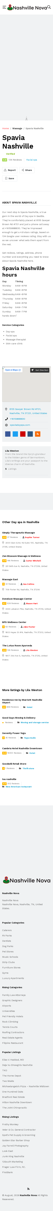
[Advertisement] (26, 42)
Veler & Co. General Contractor (19, 1129)
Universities (8, 1011)
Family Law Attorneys (14, 995)
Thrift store (28, 768)
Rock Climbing (10, 1021)
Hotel (29, 707)
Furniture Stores (11, 967)
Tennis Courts (10, 1027)
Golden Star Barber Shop (16, 1140)
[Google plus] (22, 434)
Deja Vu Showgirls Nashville (17, 1065)
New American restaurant (19, 786)
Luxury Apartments (13, 978)
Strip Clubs (8, 962)
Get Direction (41, 370)
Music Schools (10, 956)
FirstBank (7, 1172)
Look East (7, 1151)
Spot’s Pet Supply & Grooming (18, 1135)
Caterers (7, 930)
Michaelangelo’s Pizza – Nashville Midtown (25, 1086)
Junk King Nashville (13, 1156)
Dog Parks (7, 946)
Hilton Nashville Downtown (17, 1102)
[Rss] (28, 1188)
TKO (4, 1070)
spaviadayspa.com (20, 424)
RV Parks (7, 935)
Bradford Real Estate (13, 1097)
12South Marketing (12, 1161)
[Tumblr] (30, 434)
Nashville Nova (28, 1195)
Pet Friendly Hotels (12, 1016)
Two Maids (8, 1081)
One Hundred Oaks (12, 1091)
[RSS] (37, 434)
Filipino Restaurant (12, 1043)
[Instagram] (22, 1188)
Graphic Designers (12, 1000)
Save (11, 178)
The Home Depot (11, 1075)
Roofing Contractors (13, 1032)
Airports (6, 1005)
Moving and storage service (35, 722)
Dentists (6, 940)
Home (5, 128)
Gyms (5, 972)
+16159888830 (17, 418)
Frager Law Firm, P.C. (14, 1167)
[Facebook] (7, 434)
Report (11, 170)
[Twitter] (15, 434)
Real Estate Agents (12, 1037)
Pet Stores (8, 951)
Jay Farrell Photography (15, 1145)
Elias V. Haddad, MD (13, 1059)
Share (28, 170)
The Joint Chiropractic (14, 1107)
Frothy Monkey (10, 1124)
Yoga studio (30, 738)
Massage (17, 128)
